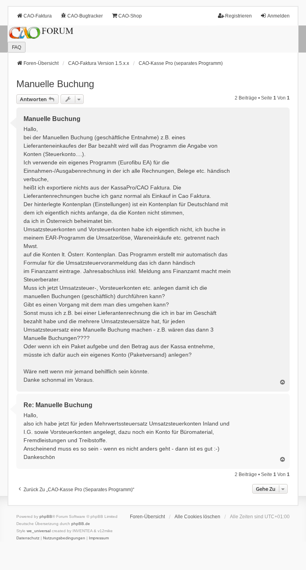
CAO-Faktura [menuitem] (38, 16)
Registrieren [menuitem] (238, 16)
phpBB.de (80, 523)
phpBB (45, 516)
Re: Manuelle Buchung (58, 405)
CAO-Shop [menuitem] (130, 16)
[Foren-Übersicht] (153, 39)
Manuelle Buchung (55, 83)
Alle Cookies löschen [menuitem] (197, 516)
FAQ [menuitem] (16, 47)
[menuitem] (27, 538)
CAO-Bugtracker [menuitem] (85, 16)
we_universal (39, 531)
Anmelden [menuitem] (278, 16)
